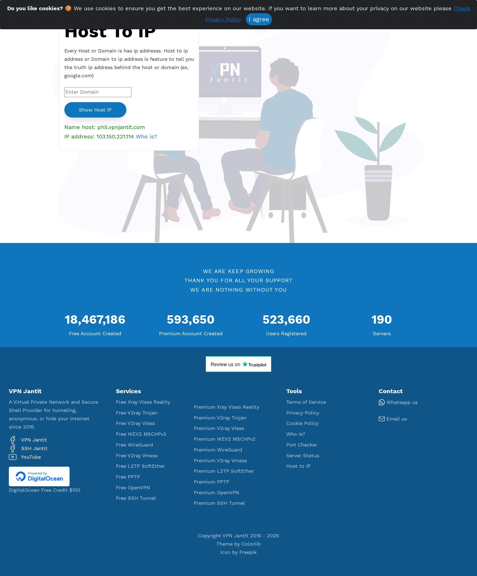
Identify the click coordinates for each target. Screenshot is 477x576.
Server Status (302, 455)
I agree (259, 19)
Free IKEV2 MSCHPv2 (141, 434)
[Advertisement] (129, 196)
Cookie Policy (302, 423)
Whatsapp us (401, 402)
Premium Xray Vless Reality (226, 407)
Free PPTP (128, 477)
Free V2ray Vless (135, 423)
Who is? (146, 136)
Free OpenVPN (133, 487)
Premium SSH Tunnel (219, 503)
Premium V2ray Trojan (220, 418)
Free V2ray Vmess (137, 455)
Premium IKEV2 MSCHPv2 (225, 439)
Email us (396, 419)
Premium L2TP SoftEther (224, 471)
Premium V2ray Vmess (220, 460)
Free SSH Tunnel (136, 498)
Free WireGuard (134, 445)
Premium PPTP (211, 482)
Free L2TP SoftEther (140, 466)
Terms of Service (306, 402)
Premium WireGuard (218, 450)
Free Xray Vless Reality (143, 402)
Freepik (248, 552)
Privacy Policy (302, 413)
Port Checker (301, 445)
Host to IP (298, 466)
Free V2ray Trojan (136, 413)
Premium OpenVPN (216, 492)
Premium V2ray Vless (219, 428)
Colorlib (251, 544)
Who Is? (295, 434)
